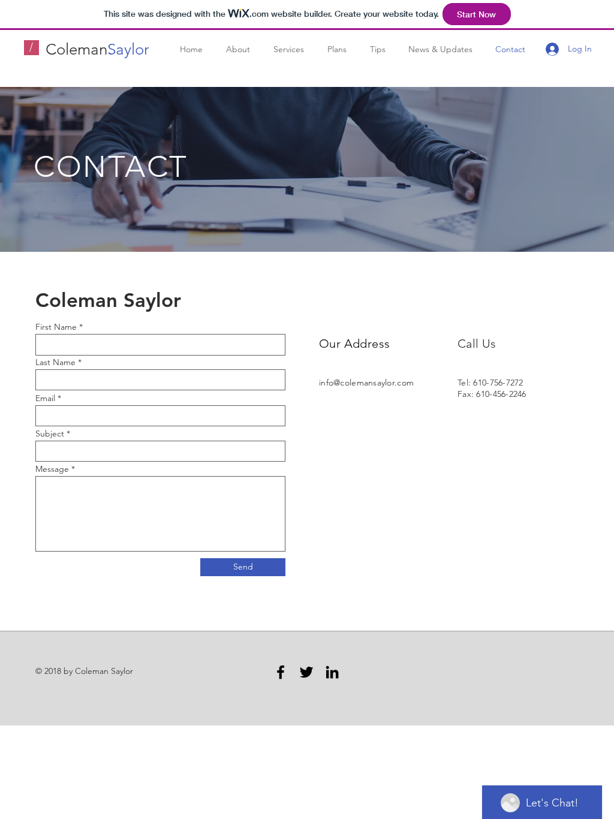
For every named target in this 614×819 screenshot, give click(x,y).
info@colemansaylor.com (366, 382)
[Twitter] (306, 672)
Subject (49, 433)
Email (45, 398)
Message (52, 469)
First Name (56, 327)
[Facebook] (281, 672)
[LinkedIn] (332, 672)
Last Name (55, 362)
